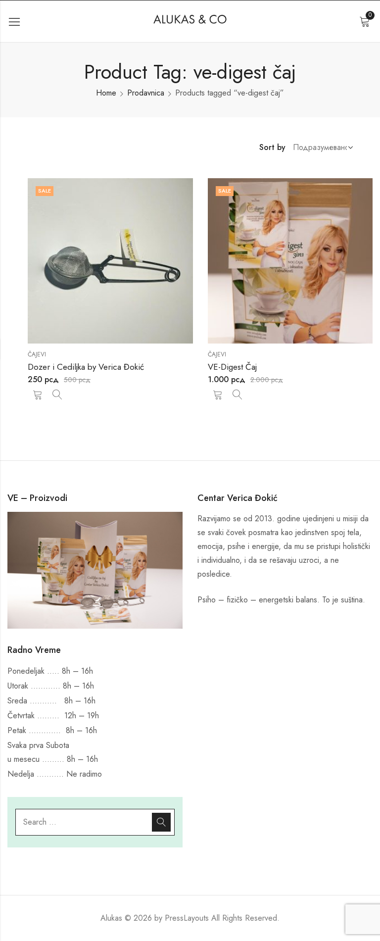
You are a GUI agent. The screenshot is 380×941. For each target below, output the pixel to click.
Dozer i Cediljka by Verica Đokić (86, 367)
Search (161, 822)
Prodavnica (145, 93)
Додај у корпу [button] (38, 394)
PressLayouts (187, 918)
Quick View (57, 394)
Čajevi (37, 354)
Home (106, 93)
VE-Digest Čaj (232, 367)
